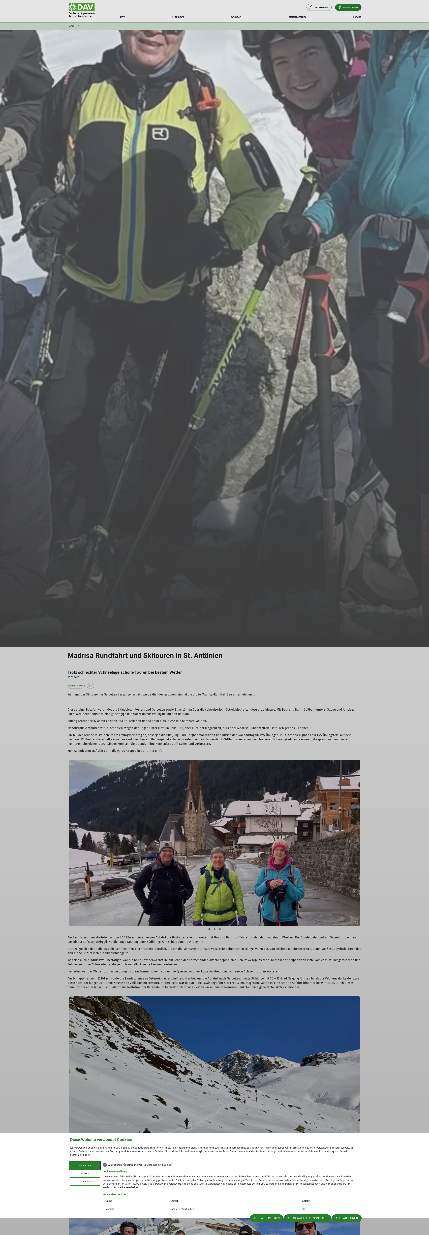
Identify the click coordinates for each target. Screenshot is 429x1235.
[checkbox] (231, 1164)
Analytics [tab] (85, 1165)
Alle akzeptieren (266, 1218)
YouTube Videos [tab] (85, 1181)
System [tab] (85, 1173)
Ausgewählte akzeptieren (308, 1218)
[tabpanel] (231, 1187)
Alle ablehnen (347, 1218)
